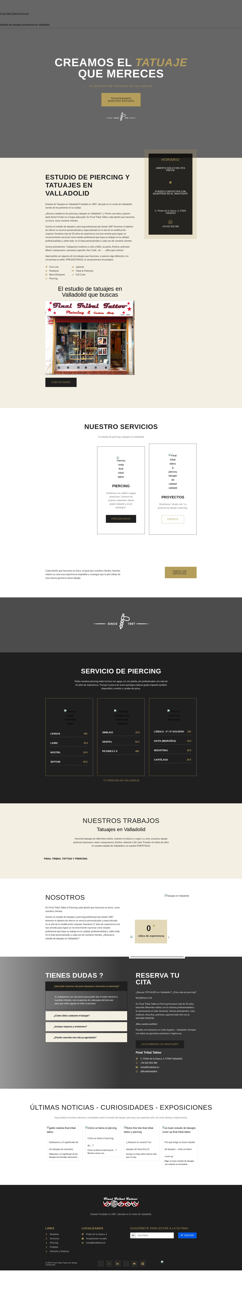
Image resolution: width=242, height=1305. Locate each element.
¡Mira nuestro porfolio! (146, 1024)
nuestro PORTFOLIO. (139, 846)
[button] (86, 986)
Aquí (47, 256)
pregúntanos (121, 519)
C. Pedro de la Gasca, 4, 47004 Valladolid (170, 212)
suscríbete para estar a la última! (159, 1228)
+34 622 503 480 (170, 226)
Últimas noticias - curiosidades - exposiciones (121, 1107)
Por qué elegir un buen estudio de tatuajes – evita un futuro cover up (180, 1149)
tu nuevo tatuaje (72, 578)
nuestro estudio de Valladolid (109, 846)
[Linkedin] (117, 1263)
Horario (170, 160)
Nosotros (65, 897)
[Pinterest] (143, 1263)
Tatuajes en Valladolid (121, 829)
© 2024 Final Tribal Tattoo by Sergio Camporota (61, 1264)
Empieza (172, 519)
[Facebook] (101, 1263)
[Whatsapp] (109, 1263)
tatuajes (89, 839)
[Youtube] (134, 1264)
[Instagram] (126, 1263)
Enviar (189, 1235)
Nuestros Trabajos (121, 820)
